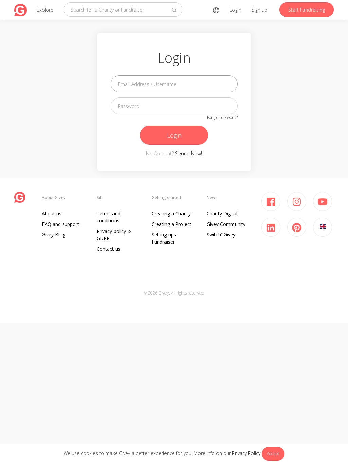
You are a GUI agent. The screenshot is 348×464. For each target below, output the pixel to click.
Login (235, 9)
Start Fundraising (306, 9)
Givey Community (226, 224)
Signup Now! (188, 153)
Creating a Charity (171, 213)
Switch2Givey (221, 234)
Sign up (259, 9)
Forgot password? (222, 117)
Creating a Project (171, 224)
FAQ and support (60, 224)
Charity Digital (222, 213)
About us (52, 213)
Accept (273, 454)
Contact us (108, 249)
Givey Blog (53, 234)
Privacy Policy (246, 453)
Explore (45, 9)
